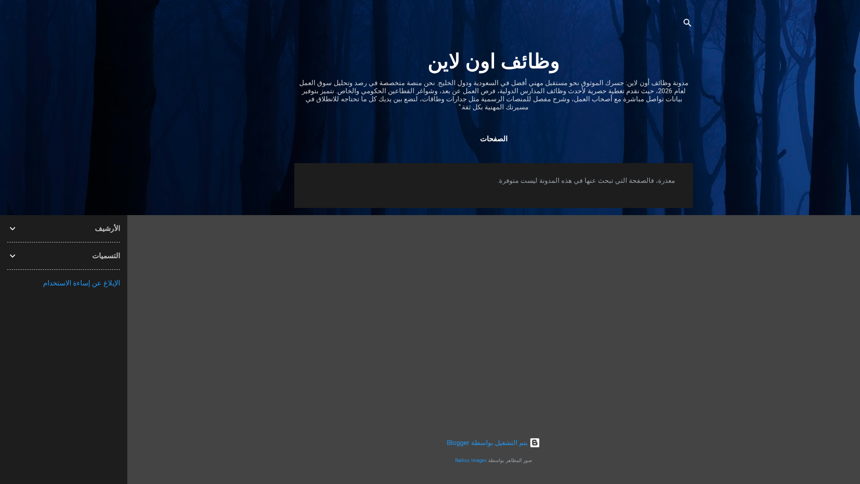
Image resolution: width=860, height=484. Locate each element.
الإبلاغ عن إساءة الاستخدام (81, 283)
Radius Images (471, 460)
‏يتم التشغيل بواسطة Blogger (488, 443)
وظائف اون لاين (494, 61)
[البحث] (687, 24)
